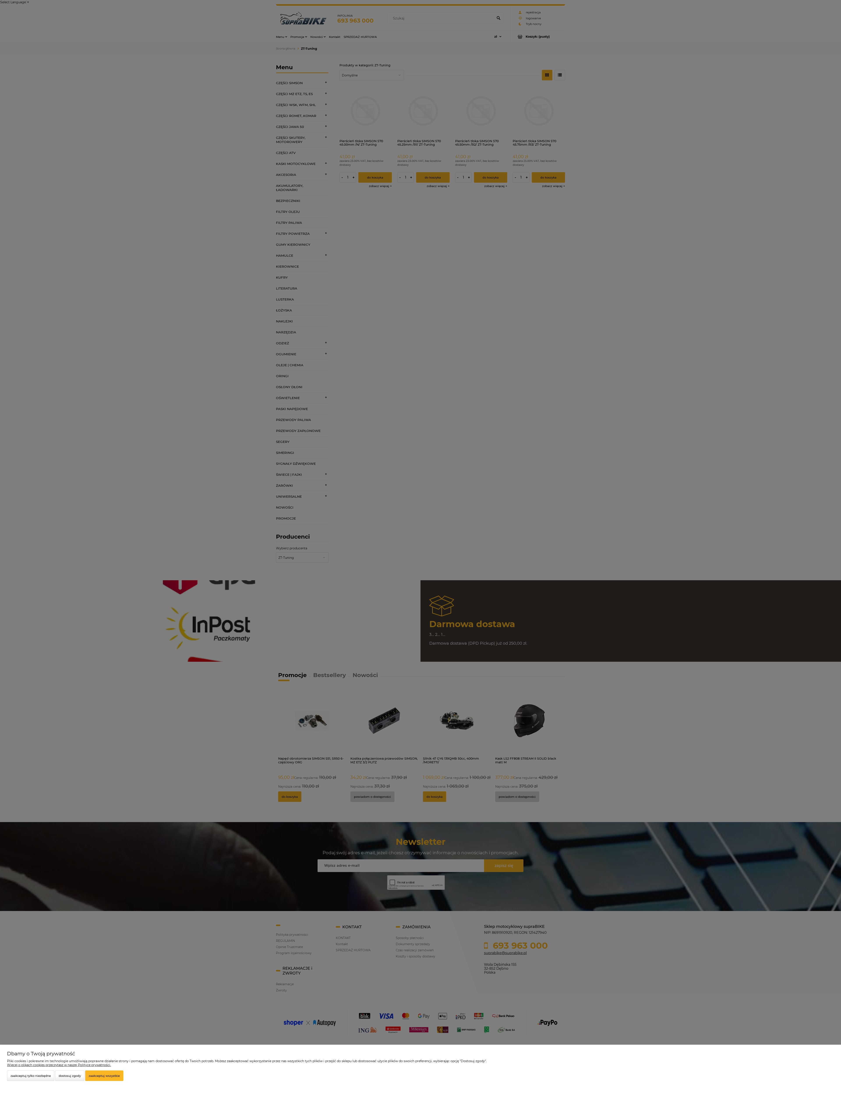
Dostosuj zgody (70, 1075)
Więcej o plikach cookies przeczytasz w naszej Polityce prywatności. (59, 1065)
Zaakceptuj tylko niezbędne (31, 1075)
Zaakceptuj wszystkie (104, 1075)
